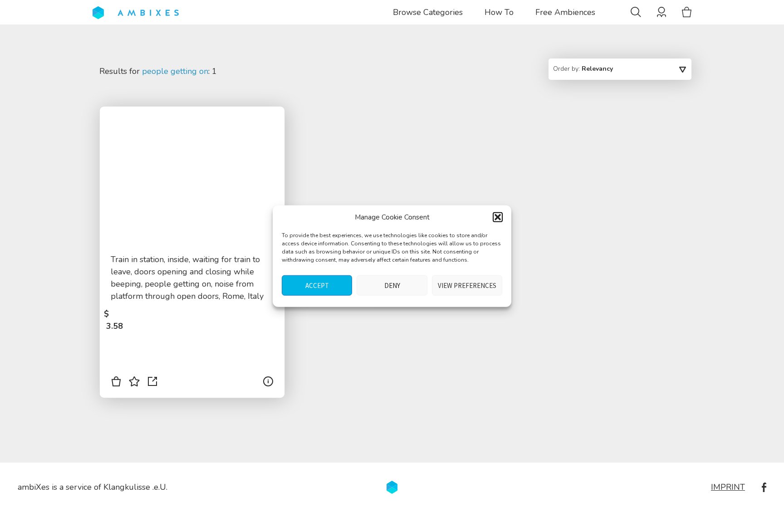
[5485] (116, 383)
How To (499, 12)
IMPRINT (728, 487)
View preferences (467, 285)
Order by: (583, 68)
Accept (317, 285)
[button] (497, 217)
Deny (392, 285)
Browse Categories (428, 12)
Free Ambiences (565, 12)
